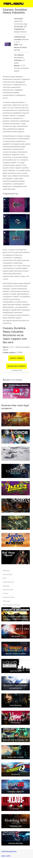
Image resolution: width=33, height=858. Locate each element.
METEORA (16, 636)
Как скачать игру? (11, 605)
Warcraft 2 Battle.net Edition (15, 653)
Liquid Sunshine (15, 671)
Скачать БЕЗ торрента (17, 366)
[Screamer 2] (15, 769)
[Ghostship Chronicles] (15, 523)
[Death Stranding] (15, 701)
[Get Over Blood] (15, 557)
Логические (8, 589)
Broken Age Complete (16, 757)
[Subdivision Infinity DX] (15, 787)
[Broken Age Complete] (15, 752)
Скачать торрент (16, 358)
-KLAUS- (15, 808)
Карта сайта (6, 856)
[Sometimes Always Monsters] (15, 540)
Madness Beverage (16, 843)
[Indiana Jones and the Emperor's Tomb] (15, 419)
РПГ (5, 578)
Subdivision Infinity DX (15, 791)
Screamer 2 (15, 774)
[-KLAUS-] (15, 804)
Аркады (6, 586)
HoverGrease (16, 722)
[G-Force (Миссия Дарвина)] (15, 436)
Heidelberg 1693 (16, 826)
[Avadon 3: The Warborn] (15, 505)
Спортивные (8, 582)
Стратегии (7, 574)
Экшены (6, 601)
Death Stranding (16, 705)
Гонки (5, 593)
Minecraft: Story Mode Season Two (15, 740)
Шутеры (6, 570)
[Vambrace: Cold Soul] (15, 471)
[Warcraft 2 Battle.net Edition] (15, 649)
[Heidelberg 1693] (15, 821)
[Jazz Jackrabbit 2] (15, 488)
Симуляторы (8, 597)
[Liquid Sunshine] (15, 666)
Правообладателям (8, 851)
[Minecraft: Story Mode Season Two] (15, 735)
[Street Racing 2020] (15, 454)
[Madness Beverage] (15, 838)
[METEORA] (15, 632)
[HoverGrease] (15, 718)
